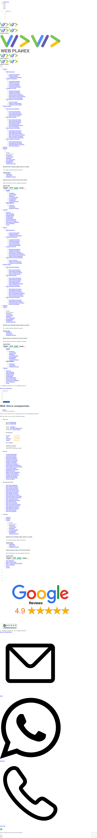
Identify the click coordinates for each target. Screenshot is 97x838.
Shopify (8, 440)
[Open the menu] (0, 22)
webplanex (12, 426)
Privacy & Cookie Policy (6, 388)
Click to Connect (16, 429)
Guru (7, 437)
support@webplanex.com (16, 428)
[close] (1, 66)
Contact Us (6, 402)
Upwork (8, 435)
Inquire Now (6, 172)
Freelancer (8, 438)
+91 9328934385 (12, 422)
